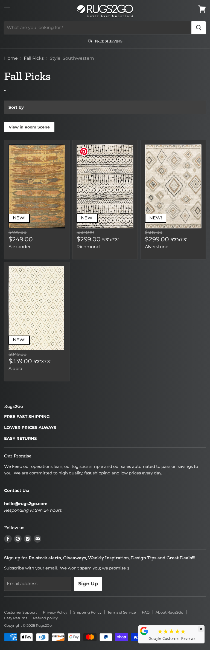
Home (11, 58)
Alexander (19, 246)
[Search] (198, 27)
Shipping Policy (87, 612)
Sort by (16, 107)
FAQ (146, 612)
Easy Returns (15, 618)
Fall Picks (34, 58)
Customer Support (20, 612)
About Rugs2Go (169, 612)
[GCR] (144, 631)
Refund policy (45, 618)
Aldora (15, 368)
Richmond (88, 246)
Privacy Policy (55, 612)
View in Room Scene (29, 127)
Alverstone (156, 246)
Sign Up (88, 584)
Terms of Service (121, 612)
